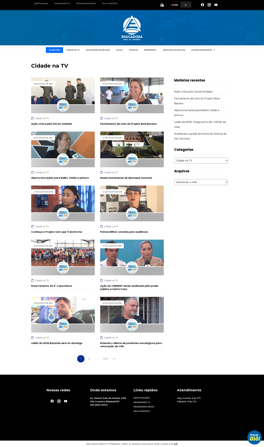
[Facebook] (202, 5)
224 (105, 358)
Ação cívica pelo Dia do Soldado (193, 91)
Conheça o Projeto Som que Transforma (56, 232)
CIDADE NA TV (73, 50)
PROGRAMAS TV (62, 3)
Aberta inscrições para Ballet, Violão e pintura (60, 178)
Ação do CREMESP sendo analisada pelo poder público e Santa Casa (129, 287)
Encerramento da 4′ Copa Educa (51, 286)
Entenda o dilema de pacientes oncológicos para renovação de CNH (131, 344)
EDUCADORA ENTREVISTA (98, 50)
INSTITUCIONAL (41, 3)
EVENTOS (133, 50)
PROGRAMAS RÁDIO (86, 3)
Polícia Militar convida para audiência (124, 232)
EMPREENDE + (150, 50)
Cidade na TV (42, 118)
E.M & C (119, 50)
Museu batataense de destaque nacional (126, 178)
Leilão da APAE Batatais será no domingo (56, 343)
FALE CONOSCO (109, 3)
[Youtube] (216, 5)
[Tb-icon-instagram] (209, 5)
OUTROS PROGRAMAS (201, 50)
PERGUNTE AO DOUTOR (174, 50)
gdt (176, 444)
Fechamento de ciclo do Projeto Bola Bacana (128, 124)
